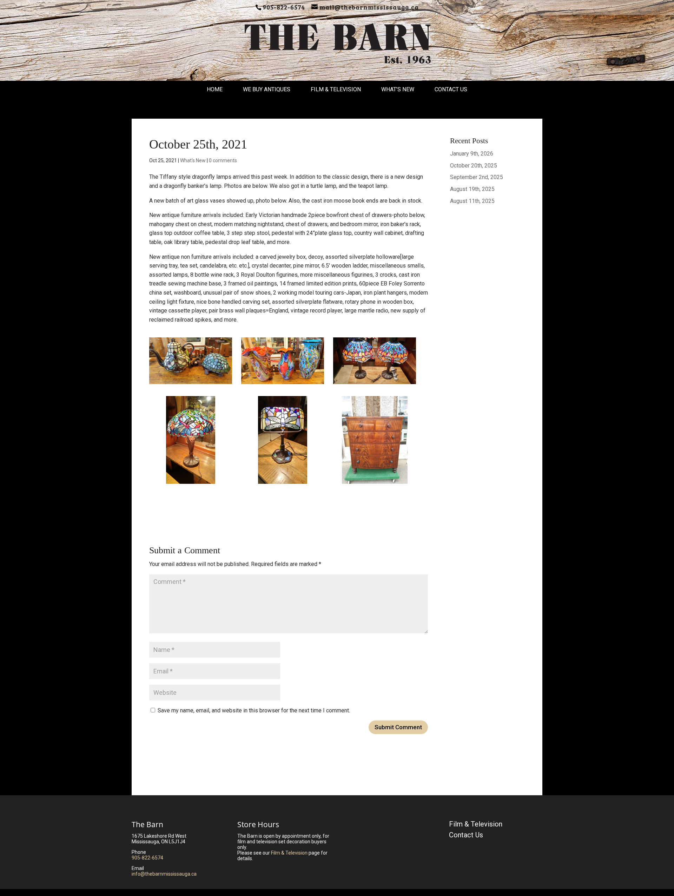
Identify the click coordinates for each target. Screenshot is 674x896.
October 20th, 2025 (473, 165)
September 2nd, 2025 (476, 177)
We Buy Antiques (266, 89)
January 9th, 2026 (471, 153)
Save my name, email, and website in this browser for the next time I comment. (254, 710)
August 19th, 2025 (472, 189)
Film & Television (336, 89)
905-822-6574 (147, 858)
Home (215, 89)
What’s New (397, 89)
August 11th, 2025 (472, 201)
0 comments (223, 160)
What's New (193, 160)
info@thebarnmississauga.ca (164, 874)
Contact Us (451, 89)
